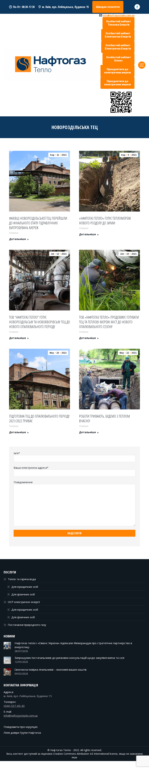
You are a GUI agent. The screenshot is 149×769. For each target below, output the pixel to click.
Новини (13, 233)
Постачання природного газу (27, 625)
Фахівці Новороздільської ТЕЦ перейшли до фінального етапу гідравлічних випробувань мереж (38, 223)
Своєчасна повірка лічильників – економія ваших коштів (50, 669)
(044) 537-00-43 (14, 706)
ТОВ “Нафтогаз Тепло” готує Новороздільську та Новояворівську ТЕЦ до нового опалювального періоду (39, 322)
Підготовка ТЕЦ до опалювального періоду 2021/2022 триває (39, 418)
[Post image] (7, 645)
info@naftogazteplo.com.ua (118, 15)
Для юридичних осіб (24, 586)
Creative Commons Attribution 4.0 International (81, 753)
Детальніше (17, 239)
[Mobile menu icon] (141, 65)
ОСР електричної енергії (24, 602)
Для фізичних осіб (23, 594)
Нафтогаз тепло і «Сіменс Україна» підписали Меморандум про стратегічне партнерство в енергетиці (73, 645)
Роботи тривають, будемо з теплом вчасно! (104, 418)
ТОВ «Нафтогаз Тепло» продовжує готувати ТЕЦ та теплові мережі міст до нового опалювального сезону (109, 322)
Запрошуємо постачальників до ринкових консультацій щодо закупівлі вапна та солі (69, 658)
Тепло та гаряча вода (22, 579)
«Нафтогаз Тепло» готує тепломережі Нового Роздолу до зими (105, 220)
